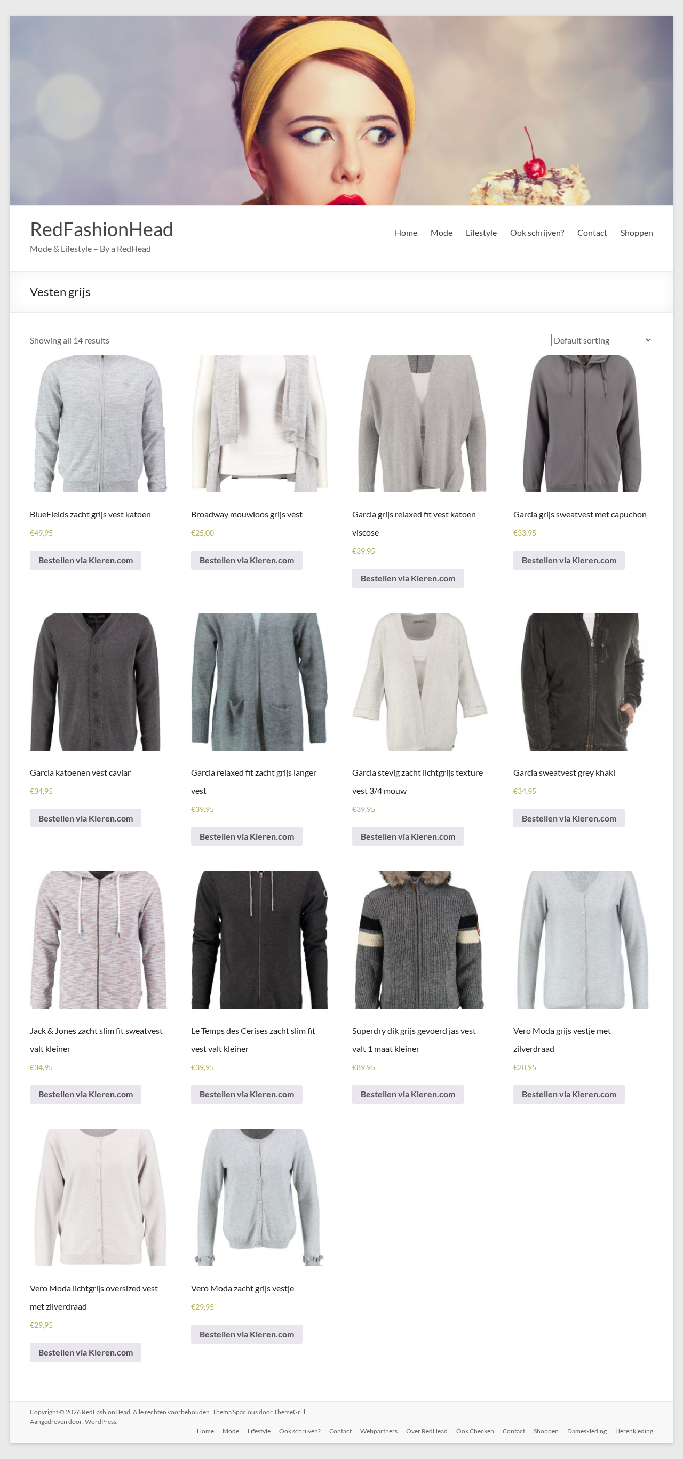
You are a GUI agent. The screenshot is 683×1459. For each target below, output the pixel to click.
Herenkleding (634, 1431)
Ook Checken (475, 1431)
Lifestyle (481, 232)
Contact (592, 232)
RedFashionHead (101, 229)
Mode (441, 232)
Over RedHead (427, 1431)
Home (406, 232)
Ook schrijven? (537, 232)
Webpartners (379, 1431)
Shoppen (637, 232)
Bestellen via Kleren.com (85, 560)
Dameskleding (587, 1431)
